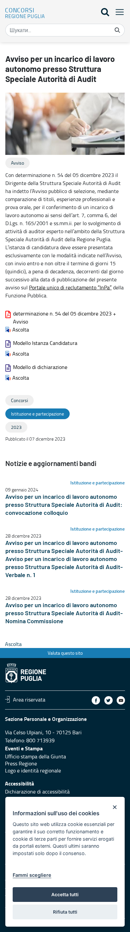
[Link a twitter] (108, 700)
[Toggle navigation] (118, 11)
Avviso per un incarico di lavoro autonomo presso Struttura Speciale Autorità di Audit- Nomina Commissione (64, 613)
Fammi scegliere (32, 875)
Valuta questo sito (65, 653)
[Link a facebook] (96, 700)
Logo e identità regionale (33, 770)
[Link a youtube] (121, 700)
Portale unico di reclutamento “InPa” (70, 287)
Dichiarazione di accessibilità (37, 791)
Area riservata (29, 699)
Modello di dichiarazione (40, 367)
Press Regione (21, 763)
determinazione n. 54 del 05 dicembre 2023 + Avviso (64, 317)
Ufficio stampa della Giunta (35, 756)
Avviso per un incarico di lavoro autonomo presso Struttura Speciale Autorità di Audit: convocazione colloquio (63, 505)
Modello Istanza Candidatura (45, 343)
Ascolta (20, 329)
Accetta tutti (65, 894)
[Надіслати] (117, 30)
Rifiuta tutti (65, 912)
